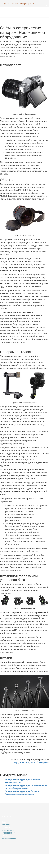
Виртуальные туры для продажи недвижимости (22, 781)
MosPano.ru (6, 825)
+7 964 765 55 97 (8, 833)
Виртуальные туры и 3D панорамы (31, 762)
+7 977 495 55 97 (12, 4)
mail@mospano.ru (27, 4)
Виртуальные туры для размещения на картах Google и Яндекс (26, 787)
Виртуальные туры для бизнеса (22, 791)
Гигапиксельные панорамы (19, 794)
